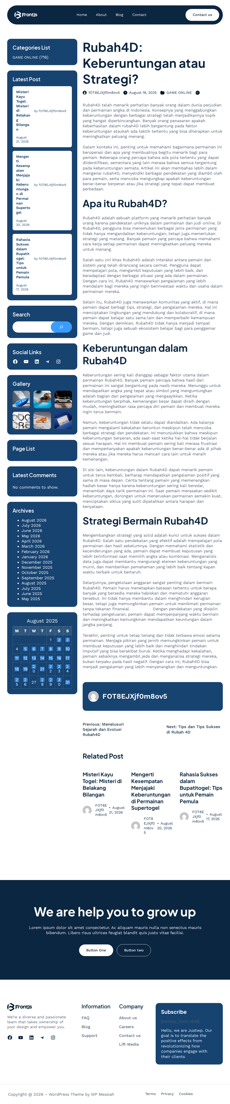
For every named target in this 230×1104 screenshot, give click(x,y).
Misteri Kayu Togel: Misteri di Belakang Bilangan (23, 110)
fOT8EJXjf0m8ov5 (104, 92)
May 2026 (31, 535)
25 (17, 680)
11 (16, 658)
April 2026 (32, 541)
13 (34, 658)
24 (67, 666)
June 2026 (32, 530)
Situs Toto (141, 608)
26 (25, 680)
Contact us (202, 15)
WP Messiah (102, 1094)
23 (59, 666)
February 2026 (36, 551)
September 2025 (38, 577)
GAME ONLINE (25, 57)
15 (51, 658)
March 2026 (33, 546)
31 (68, 682)
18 (17, 669)
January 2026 (35, 556)
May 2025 (31, 598)
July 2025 (31, 588)
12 (25, 658)
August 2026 (34, 520)
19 (25, 669)
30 (59, 680)
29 (50, 680)
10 (68, 649)
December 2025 (37, 562)
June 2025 (32, 593)
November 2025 (37, 567)
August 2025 (34, 583)
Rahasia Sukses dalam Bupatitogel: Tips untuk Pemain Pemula (23, 258)
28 (42, 680)
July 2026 (31, 525)
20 (34, 666)
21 (42, 669)
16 (59, 658)
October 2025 (35, 572)
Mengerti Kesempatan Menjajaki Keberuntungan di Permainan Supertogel (23, 184)
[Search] (61, 327)
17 (67, 658)
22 (50, 666)
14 (42, 658)
